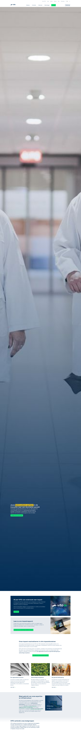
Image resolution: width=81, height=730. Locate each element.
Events (51, 1)
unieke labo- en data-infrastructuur (30, 705)
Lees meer (16, 611)
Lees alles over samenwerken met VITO (40, 655)
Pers (58, 1)
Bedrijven (28, 5)
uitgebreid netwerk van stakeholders (26, 707)
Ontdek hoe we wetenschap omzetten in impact (23, 630)
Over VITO (44, 1)
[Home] (12, 5)
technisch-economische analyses (37, 708)
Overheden (34, 5)
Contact (53, 5)
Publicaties (62, 1)
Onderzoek (40, 5)
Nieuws (55, 1)
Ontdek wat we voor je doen (16, 515)
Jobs (48, 1)
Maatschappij (47, 5)
